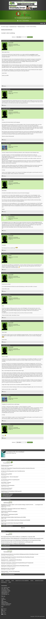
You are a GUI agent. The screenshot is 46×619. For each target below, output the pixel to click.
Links (9, 582)
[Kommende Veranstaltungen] (8, 552)
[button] (30, 37)
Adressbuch (4, 582)
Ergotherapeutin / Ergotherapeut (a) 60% (9, 514)
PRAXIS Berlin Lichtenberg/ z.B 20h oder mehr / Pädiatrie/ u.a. (13, 508)
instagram (5, 608)
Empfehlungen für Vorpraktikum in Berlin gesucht (11, 491)
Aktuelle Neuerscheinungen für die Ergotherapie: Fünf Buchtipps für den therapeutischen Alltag (21, 540)
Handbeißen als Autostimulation (7, 485)
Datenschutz (3, 601)
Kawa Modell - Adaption (6, 482)
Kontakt (2, 598)
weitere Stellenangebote (8, 525)
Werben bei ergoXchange (6, 603)
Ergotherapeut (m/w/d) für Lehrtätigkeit (9, 511)
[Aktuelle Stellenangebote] (23, 502)
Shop (12, 580)
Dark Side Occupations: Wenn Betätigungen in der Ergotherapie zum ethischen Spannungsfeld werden (22, 538)
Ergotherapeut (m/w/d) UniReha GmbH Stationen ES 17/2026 (13, 517)
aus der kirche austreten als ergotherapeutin (10, 479)
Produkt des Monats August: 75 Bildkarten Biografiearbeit (13, 543)
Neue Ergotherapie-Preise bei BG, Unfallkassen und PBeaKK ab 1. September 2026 (18, 536)
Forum (7, 26)
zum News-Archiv (6, 545)
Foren (31, 580)
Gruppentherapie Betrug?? (6, 488)
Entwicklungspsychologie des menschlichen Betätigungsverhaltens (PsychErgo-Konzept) (19, 554)
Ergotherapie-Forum (13, 26)
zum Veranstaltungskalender (8, 574)
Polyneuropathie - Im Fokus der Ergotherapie (10, 571)
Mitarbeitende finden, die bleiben (8, 568)
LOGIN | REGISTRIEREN (24, 20)
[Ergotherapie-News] (8, 535)
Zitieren (4, 86)
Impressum (3, 599)
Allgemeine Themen (21, 26)
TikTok (4, 611)
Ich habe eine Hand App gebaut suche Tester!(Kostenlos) (13, 471)
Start (2, 580)
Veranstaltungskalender (6, 548)
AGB (2, 600)
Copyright (32, 616)
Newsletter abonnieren (5, 604)
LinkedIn (4, 612)
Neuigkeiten (4, 531)
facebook (4, 610)
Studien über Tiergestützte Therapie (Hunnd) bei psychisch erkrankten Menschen (18, 468)
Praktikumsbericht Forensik (7, 465)
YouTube (4, 614)
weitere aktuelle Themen (8, 494)
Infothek (7, 580)
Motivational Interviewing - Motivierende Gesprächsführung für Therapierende (17, 562)
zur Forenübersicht (7, 496)
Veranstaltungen (39, 580)
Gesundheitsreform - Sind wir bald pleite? (9, 476)
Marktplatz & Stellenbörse (6, 499)
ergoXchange (42, 616)
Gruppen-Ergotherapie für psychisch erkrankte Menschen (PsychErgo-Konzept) (17, 557)
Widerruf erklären (4, 602)
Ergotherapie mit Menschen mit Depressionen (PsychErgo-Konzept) (15, 565)
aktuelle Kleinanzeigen (7, 495)
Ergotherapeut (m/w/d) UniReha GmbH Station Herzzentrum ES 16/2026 (15, 520)
